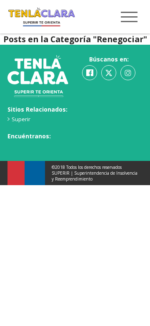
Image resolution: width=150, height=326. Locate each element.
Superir (21, 119)
